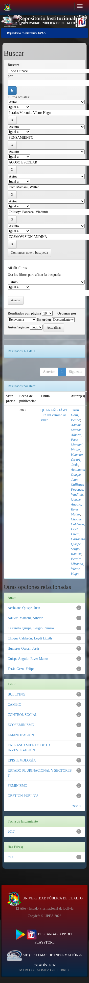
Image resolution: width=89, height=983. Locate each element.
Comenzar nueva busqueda (29, 252)
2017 (11, 831)
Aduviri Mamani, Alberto (77, 430)
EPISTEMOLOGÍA (22, 760)
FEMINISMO (17, 786)
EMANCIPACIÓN (21, 735)
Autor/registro (18, 327)
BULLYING (16, 694)
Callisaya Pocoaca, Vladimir (77, 489)
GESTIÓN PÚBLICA (23, 796)
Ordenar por (66, 313)
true (10, 857)
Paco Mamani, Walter (77, 445)
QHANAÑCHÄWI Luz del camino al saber (54, 415)
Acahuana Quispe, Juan (78, 474)
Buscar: (13, 65)
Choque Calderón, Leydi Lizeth (30, 638)
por (10, 76)
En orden (44, 319)
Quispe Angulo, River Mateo (28, 659)
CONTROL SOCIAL (22, 715)
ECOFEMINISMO (21, 725)
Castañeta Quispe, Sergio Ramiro (31, 628)
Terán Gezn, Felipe (75, 415)
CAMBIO (14, 704)
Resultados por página (24, 313)
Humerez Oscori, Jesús (77, 460)
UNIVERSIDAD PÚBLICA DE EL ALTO (52, 898)
